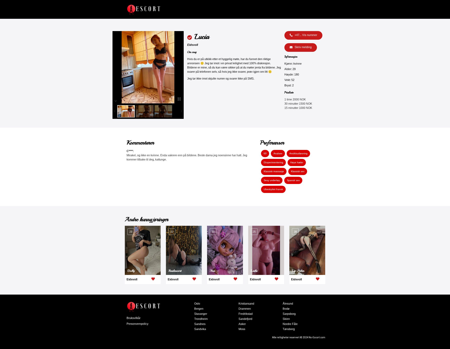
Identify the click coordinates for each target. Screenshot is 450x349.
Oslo (197, 303)
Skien (286, 318)
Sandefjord (245, 318)
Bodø (286, 308)
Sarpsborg (289, 313)
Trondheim (201, 318)
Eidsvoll (192, 44)
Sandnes (199, 323)
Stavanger (200, 313)
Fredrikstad (246, 313)
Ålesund (288, 303)
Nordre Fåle (290, 323)
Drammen (245, 308)
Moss (242, 329)
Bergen (198, 308)
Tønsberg (289, 329)
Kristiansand (246, 303)
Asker (242, 323)
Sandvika (200, 329)
